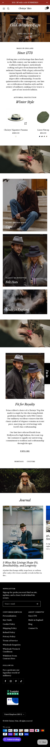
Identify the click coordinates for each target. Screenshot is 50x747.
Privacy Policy (9, 633)
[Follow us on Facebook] (5, 677)
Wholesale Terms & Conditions (11, 646)
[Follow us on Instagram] (10, 677)
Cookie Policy (9, 620)
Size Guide (7, 616)
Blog (30, 620)
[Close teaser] (43, 385)
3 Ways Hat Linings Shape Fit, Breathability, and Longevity (20, 560)
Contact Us (33, 624)
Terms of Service (10, 637)
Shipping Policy (10, 624)
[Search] (8, 9)
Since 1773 (32, 612)
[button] (47, 373)
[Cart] (46, 9)
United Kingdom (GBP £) (13, 710)
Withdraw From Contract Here (10, 653)
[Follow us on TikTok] (21, 677)
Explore (25, 433)
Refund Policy (9, 628)
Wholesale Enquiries (12, 641)
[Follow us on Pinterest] (15, 677)
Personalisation (9, 612)
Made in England (35, 616)
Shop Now (25, 25)
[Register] (37, 600)
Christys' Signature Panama (16, 126)
